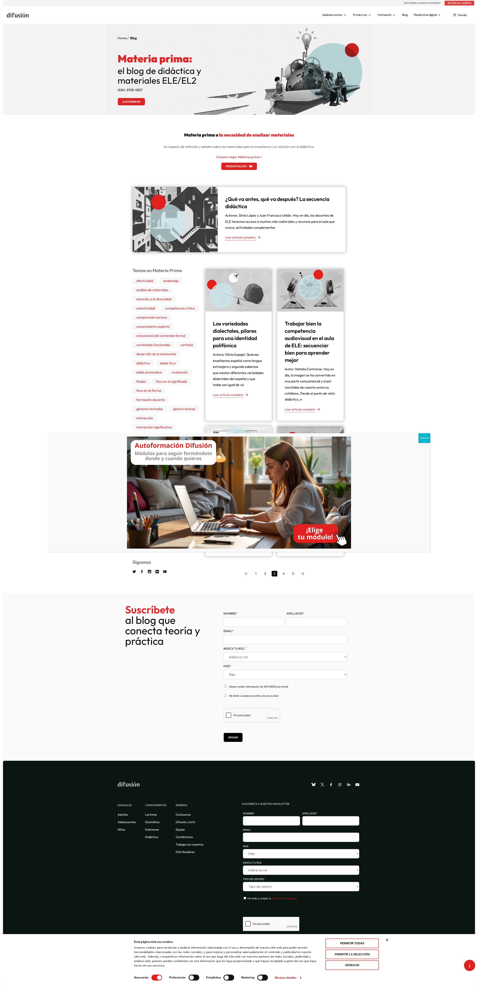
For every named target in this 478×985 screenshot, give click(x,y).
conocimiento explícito (153, 326)
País (227, 666)
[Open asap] (469, 965)
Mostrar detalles (285, 977)
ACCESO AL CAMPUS (459, 2)
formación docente (150, 400)
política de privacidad (265, 695)
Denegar (352, 965)
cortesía (187, 345)
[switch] (194, 978)
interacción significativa (154, 427)
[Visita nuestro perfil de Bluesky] (313, 785)
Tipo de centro (254, 879)
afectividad (144, 281)
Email (228, 630)
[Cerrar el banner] (387, 940)
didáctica (143, 363)
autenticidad (145, 308)
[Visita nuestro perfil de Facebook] (331, 785)
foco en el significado (171, 381)
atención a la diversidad (153, 299)
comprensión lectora (151, 317)
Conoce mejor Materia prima (237, 157)
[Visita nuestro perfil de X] (322, 785)
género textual (184, 409)
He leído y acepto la (272, 898)
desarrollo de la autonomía (156, 354)
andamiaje (171, 281)
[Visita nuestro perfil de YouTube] (357, 785)
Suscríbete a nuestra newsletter (422, 2)
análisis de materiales (152, 290)
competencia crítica (180, 308)
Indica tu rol (235, 648)
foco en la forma (148, 390)
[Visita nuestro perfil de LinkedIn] (349, 785)
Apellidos (295, 613)
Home (122, 38)
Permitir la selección (352, 954)
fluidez (141, 381)
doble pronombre (149, 372)
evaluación (180, 372)
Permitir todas (352, 943)
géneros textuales (149, 409)
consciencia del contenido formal (160, 335)
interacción (144, 418)
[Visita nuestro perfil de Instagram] (340, 785)
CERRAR (424, 438)
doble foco (168, 363)
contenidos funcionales (153, 345)
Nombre (230, 613)
